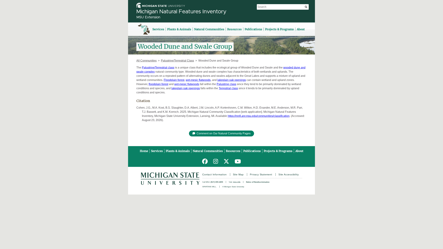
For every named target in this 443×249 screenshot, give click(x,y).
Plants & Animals (179, 29)
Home (144, 151)
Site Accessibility (288, 174)
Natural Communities (209, 29)
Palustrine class (226, 84)
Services (158, 29)
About (301, 29)
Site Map (238, 174)
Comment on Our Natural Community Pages (224, 133)
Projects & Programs (279, 29)
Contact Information (214, 174)
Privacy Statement (261, 174)
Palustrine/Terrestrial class (158, 67)
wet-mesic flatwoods (198, 80)
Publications (253, 29)
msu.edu (236, 182)
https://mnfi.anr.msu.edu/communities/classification (259, 115)
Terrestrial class (228, 88)
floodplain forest (158, 84)
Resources (234, 29)
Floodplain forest (174, 80)
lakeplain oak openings (231, 80)
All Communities (146, 60)
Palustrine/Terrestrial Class (177, 60)
